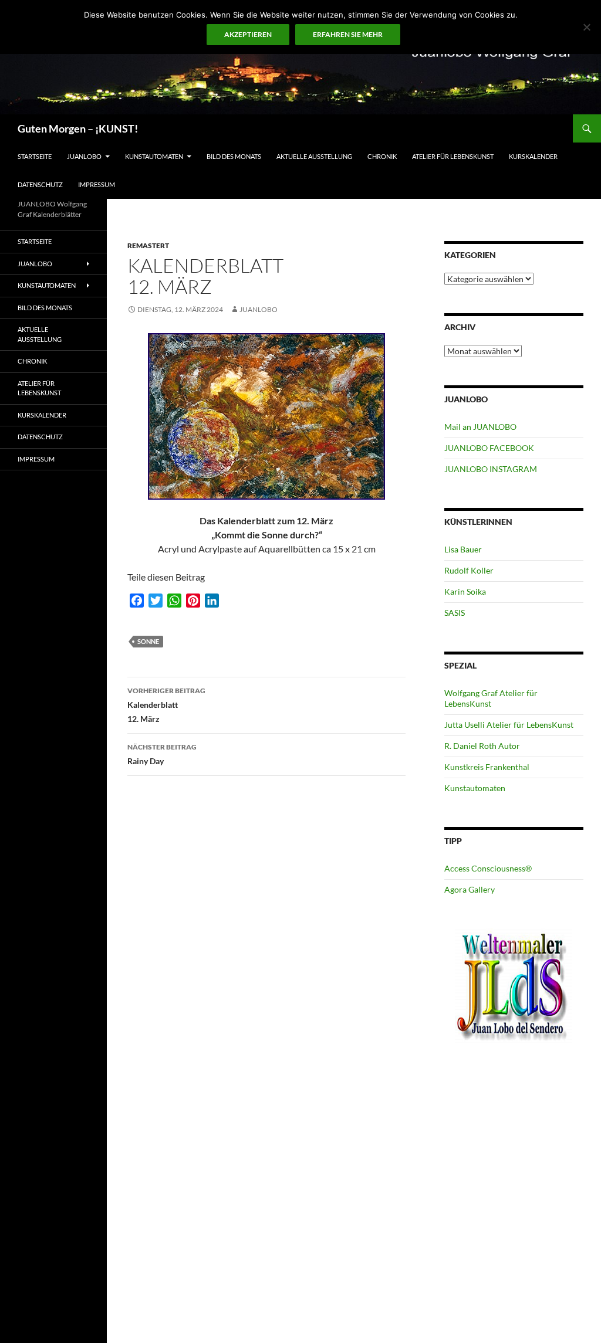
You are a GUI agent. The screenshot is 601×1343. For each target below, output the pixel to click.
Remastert (148, 245)
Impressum (96, 184)
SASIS (454, 613)
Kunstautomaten (154, 156)
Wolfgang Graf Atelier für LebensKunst (491, 698)
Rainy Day (162, 754)
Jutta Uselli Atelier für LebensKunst (508, 725)
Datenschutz (40, 184)
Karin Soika (465, 591)
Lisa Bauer (463, 549)
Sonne (148, 641)
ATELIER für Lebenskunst (453, 156)
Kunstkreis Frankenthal (486, 767)
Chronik (382, 156)
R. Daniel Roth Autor (482, 746)
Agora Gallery (469, 889)
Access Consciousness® (488, 868)
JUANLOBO (84, 156)
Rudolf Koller (469, 570)
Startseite (35, 156)
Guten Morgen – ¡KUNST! (78, 128)
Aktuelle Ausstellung (314, 156)
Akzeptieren (248, 34)
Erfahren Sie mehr (348, 34)
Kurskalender (533, 156)
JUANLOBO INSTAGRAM (490, 469)
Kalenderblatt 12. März (166, 705)
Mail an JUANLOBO (480, 427)
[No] (586, 27)
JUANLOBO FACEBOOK (489, 448)
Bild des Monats (234, 156)
